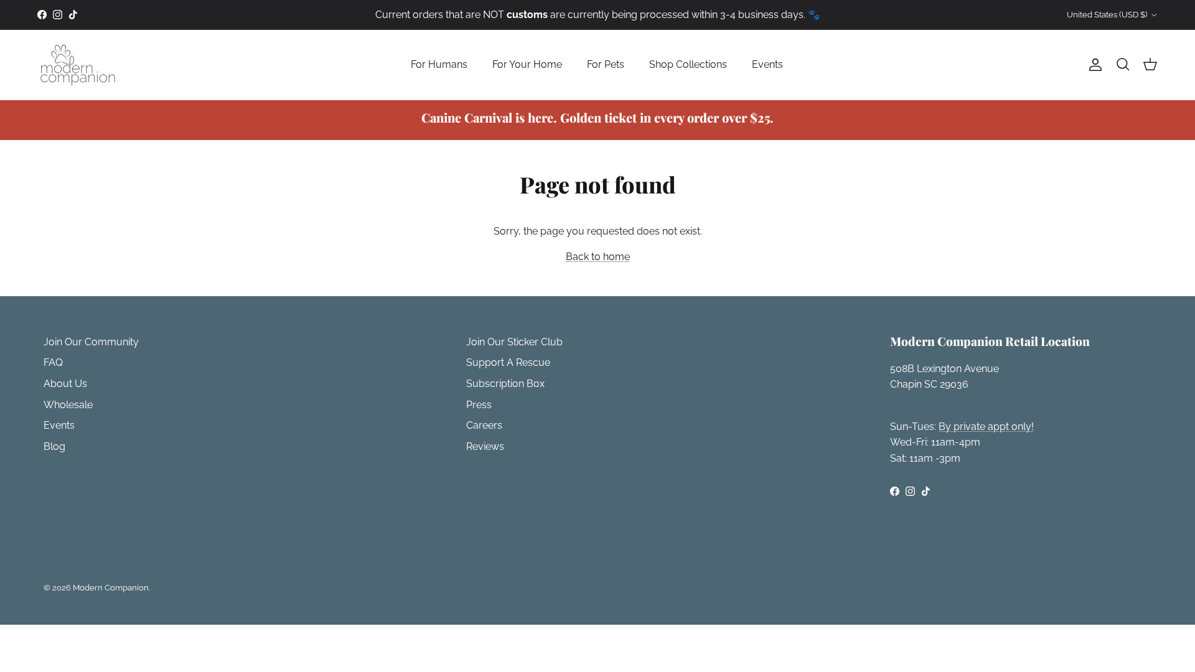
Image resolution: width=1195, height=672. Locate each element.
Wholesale (68, 405)
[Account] (1093, 64)
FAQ (53, 362)
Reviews (485, 446)
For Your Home (527, 64)
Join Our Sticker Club (514, 342)
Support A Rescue (508, 362)
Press (479, 405)
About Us (65, 384)
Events (767, 64)
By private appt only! (986, 426)
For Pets (605, 64)
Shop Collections (688, 64)
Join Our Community (91, 342)
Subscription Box (505, 384)
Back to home (598, 257)
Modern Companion (111, 587)
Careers (484, 425)
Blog (54, 446)
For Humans (439, 64)
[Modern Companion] (77, 65)
